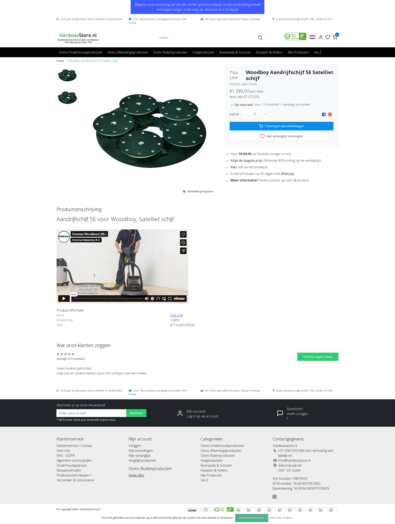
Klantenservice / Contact (74, 445)
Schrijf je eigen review (243, 84)
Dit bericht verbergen (251, 518)
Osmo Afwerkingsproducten (127, 52)
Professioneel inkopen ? (74, 475)
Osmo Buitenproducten (170, 52)
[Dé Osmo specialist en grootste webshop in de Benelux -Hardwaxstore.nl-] (79, 37)
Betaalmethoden (69, 470)
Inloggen (135, 445)
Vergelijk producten (142, 460)
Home (60, 61)
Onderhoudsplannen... (73, 465)
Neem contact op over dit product (284, 180)
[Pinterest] (330, 114)
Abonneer (136, 413)
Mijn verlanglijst (140, 455)
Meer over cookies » (281, 517)
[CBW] (224, 510)
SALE (318, 52)
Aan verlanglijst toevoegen (284, 136)
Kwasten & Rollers (269, 52)
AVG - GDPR (66, 455)
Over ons (63, 450)
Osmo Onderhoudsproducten (80, 52)
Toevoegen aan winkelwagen (284, 126)
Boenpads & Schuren (235, 52)
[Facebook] (324, 114)
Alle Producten (298, 52)
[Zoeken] (260, 37)
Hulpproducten (203, 52)
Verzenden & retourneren (75, 480)
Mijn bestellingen (141, 450)
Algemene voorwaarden (74, 460)
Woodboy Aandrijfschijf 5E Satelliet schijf (93, 61)
